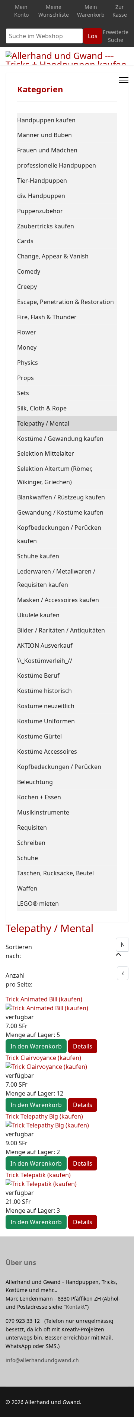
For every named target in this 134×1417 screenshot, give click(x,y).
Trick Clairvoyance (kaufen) (43, 1058)
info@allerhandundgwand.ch (42, 1360)
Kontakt (75, 1306)
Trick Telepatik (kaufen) (38, 1175)
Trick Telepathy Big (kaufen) (44, 1116)
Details (82, 1046)
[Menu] (123, 80)
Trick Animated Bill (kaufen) (44, 999)
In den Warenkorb (36, 1046)
